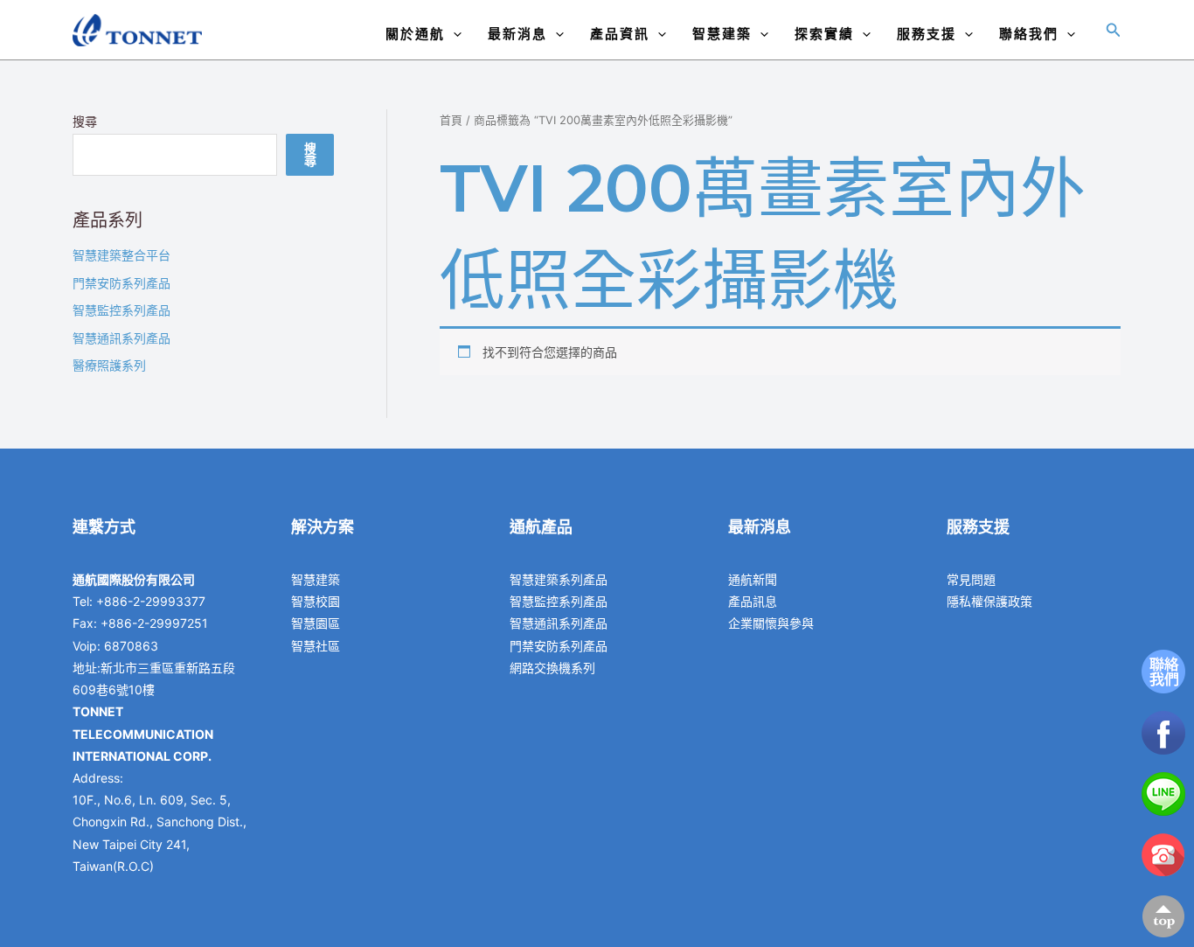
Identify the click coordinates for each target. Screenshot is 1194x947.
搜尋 (85, 121)
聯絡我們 (1029, 33)
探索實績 (824, 33)
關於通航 (415, 33)
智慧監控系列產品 (121, 310)
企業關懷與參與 (771, 623)
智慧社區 (315, 645)
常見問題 (971, 579)
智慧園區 (315, 623)
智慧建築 (722, 33)
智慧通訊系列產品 (121, 338)
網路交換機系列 (552, 667)
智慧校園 (315, 601)
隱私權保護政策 (989, 601)
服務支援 (926, 33)
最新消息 (517, 33)
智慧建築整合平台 (121, 254)
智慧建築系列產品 (558, 579)
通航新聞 (752, 579)
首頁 (451, 120)
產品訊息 (752, 601)
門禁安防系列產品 (121, 282)
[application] (453, 33)
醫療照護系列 (109, 365)
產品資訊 (619, 33)
